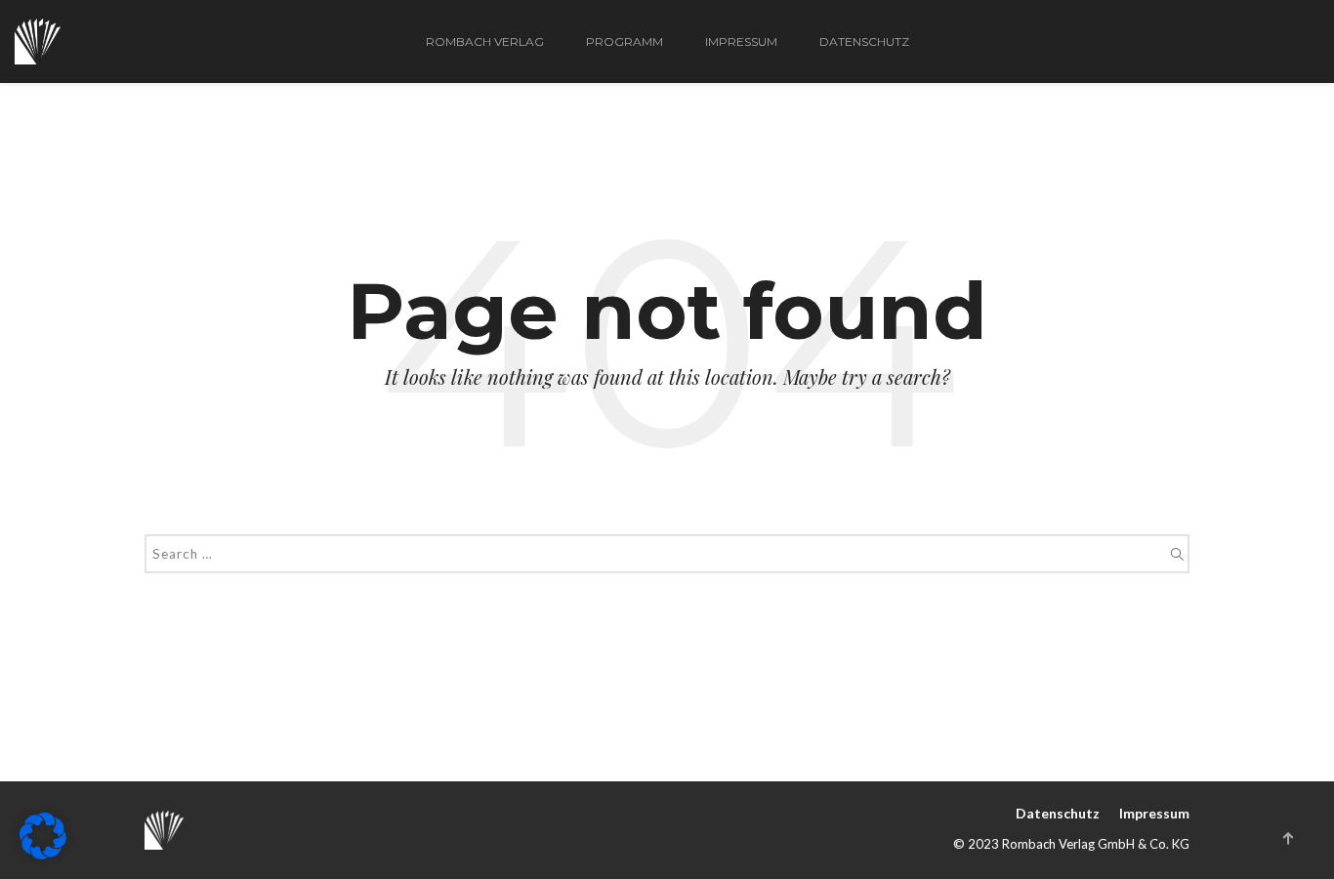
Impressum (741, 41)
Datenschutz (864, 41)
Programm (624, 41)
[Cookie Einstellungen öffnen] (43, 853)
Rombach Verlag (485, 41)
